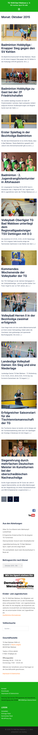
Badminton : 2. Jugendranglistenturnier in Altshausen (18, 178)
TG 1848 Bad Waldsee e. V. (19, 3)
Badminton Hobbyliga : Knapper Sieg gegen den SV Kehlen (18, 48)
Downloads (5, 691)
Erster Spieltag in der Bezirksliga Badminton (16, 133)
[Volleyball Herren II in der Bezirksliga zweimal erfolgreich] (19, 302)
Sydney (24, 732)
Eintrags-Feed (6, 713)
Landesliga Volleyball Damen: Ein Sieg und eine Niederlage (18, 365)
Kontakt (3, 688)
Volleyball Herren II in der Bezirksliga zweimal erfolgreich (18, 319)
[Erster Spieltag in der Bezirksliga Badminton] (19, 121)
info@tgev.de (12, 654)
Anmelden (4, 711)
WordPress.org (6, 718)
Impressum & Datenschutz (10, 693)
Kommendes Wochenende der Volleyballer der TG (14, 272)
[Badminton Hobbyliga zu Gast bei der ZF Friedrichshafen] (19, 76)
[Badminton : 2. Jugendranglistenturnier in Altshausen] (19, 162)
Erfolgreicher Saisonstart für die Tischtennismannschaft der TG (18, 418)
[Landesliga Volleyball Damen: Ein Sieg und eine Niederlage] (19, 349)
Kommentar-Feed (7, 716)
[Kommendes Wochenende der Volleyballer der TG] (19, 258)
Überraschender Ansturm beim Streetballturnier (18, 541)
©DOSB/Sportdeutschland (27, 700)
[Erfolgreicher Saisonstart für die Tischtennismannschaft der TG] (19, 397)
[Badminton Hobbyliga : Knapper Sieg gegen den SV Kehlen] (19, 32)
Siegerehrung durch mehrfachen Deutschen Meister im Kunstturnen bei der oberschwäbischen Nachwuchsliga (17, 469)
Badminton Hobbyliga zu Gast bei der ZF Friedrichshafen (17, 92)
